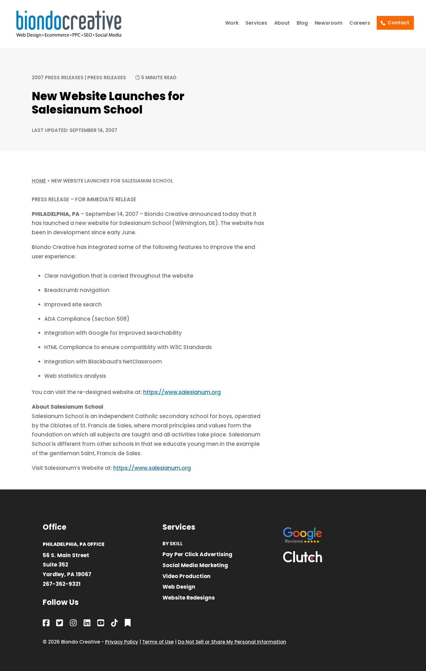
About (282, 24)
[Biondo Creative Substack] (128, 624)
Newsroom (328, 24)
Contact (398, 22)
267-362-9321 (61, 584)
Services (256, 24)
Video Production (186, 576)
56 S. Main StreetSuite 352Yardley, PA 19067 (67, 565)
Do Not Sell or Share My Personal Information (232, 642)
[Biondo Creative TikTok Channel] (114, 624)
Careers (359, 24)
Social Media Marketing (195, 565)
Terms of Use (158, 642)
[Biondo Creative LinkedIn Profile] (87, 624)
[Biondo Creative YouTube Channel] (100, 624)
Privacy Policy (121, 642)
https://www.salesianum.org (182, 392)
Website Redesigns (188, 598)
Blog (302, 24)
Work (232, 24)
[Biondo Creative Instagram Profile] (73, 624)
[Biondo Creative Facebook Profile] (46, 624)
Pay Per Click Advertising (197, 555)
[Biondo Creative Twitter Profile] (59, 624)
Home (39, 180)
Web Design (178, 587)
